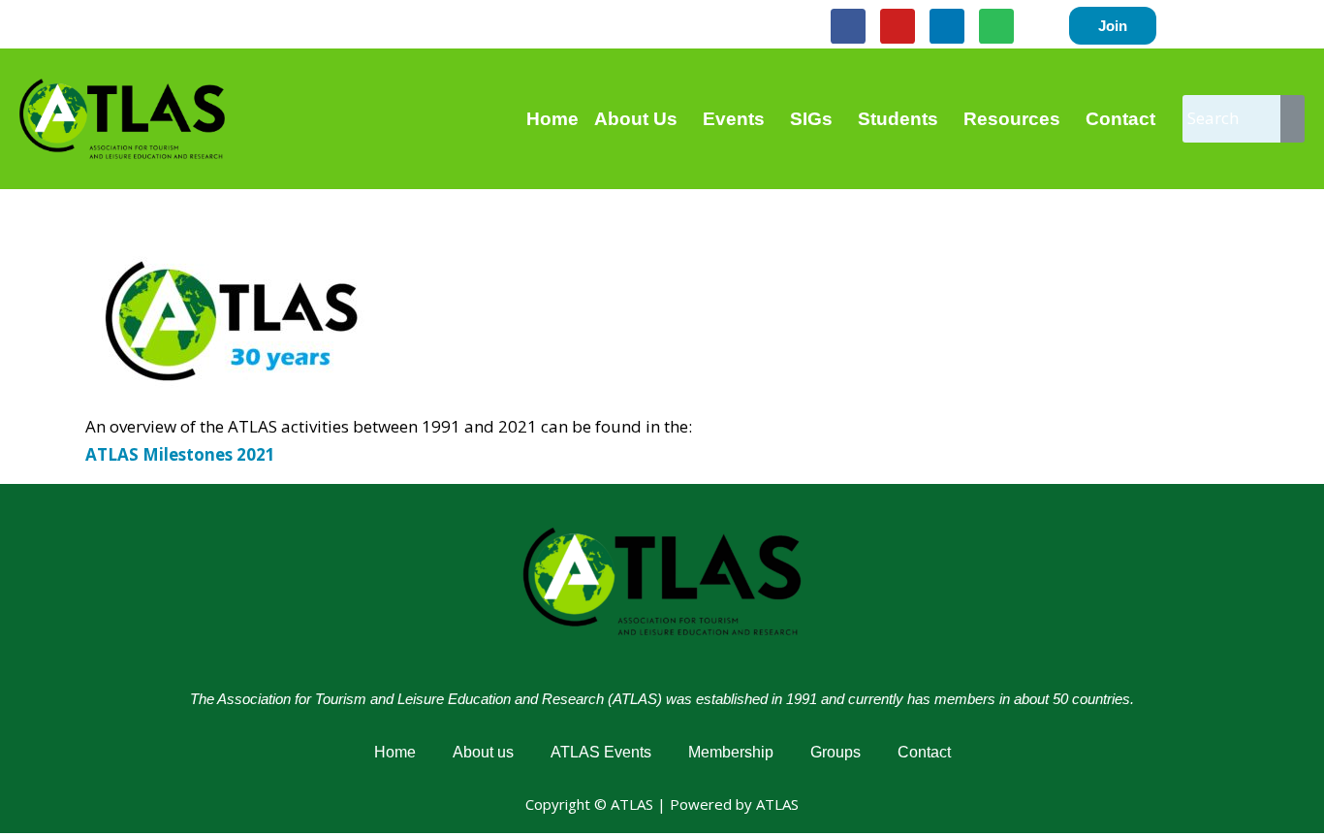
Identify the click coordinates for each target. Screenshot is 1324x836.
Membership (730, 752)
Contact (1120, 119)
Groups (835, 752)
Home (552, 119)
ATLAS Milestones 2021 (180, 454)
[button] (640, 118)
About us (483, 752)
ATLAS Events (601, 752)
